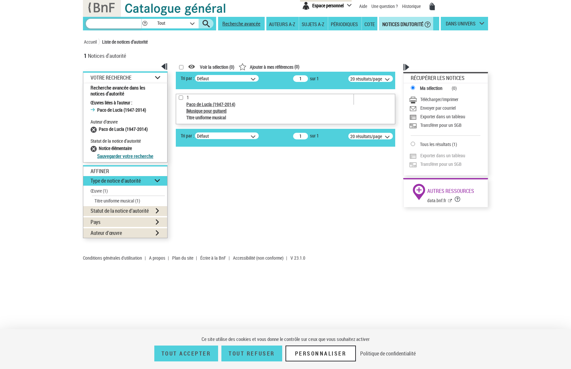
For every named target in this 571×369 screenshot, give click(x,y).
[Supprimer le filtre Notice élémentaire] (95, 148)
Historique (412, 6)
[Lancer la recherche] (206, 24)
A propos (157, 258)
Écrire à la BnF (213, 258)
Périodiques (344, 23)
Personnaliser (321, 353)
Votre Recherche (111, 77)
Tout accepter (186, 353)
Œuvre (99, 191)
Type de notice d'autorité (116, 180)
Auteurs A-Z (282, 23)
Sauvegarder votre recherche (125, 156)
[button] (145, 23)
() (274, 66)
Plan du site (182, 258)
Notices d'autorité (402, 23)
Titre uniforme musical (117, 201)
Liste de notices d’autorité (125, 42)
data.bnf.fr (436, 200)
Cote (369, 23)
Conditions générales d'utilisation (112, 258)
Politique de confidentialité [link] (388, 353)
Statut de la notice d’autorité (120, 210)
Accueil (90, 42)
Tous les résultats (435, 144)
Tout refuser (252, 353)
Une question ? (385, 6)
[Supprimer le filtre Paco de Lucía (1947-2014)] (95, 129)
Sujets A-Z (313, 23)
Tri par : (187, 78)
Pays (95, 222)
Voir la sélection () (217, 67)
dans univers (461, 25)
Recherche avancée (241, 23)
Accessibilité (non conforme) (258, 258)
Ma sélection (431, 88)
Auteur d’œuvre (106, 233)
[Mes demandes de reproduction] (432, 7)
